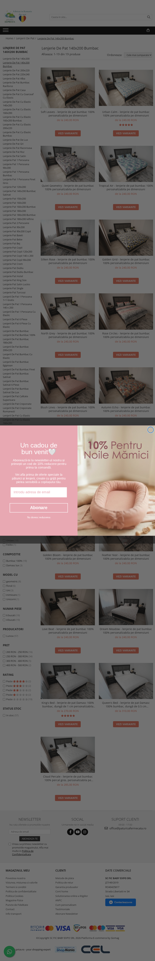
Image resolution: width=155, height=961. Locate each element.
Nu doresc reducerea (38, 517)
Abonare (38, 507)
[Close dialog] (151, 430)
